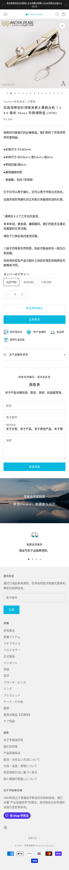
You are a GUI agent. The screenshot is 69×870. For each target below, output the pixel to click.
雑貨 (6, 708)
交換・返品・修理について (20, 766)
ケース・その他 (13, 702)
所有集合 (9, 630)
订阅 (11, 609)
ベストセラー (12, 650)
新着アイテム (12, 637)
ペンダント (11, 663)
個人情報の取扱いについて (20, 779)
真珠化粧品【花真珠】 (17, 714)
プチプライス (12, 643)
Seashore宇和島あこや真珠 (19, 101)
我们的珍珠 (11, 746)
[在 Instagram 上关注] (5, 827)
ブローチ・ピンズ (15, 682)
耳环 (6, 676)
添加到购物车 (34, 308)
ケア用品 (9, 721)
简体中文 (32, 838)
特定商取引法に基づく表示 (20, 772)
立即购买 (34, 319)
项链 (6, 669)
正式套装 (9, 656)
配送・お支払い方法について (22, 759)
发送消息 (34, 466)
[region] (34, 541)
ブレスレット (12, 695)
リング (8, 689)
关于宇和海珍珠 (13, 740)
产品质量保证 (12, 753)
